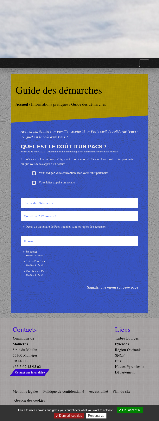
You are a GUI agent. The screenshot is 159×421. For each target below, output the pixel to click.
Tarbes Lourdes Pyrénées (127, 341)
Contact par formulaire (30, 372)
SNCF (119, 355)
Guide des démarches (88, 104)
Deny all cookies (70, 415)
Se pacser (31, 251)
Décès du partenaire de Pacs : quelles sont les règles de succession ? (67, 226)
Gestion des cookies (29, 400)
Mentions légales (26, 391)
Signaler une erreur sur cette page (112, 287)
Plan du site (121, 391)
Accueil (22, 104)
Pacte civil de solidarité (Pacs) (114, 131)
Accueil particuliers (36, 131)
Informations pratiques (49, 104)
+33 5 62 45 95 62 (27, 366)
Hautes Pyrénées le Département (129, 369)
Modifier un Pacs (36, 271)
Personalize (96, 415)
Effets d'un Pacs (35, 261)
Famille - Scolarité (71, 131)
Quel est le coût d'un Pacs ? (46, 136)
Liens (122, 329)
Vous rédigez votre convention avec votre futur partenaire (70, 173)
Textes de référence (37, 203)
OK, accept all (131, 410)
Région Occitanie (128, 349)
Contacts (25, 329)
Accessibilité (98, 391)
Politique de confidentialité (63, 391)
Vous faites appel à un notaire (53, 182)
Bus (118, 360)
